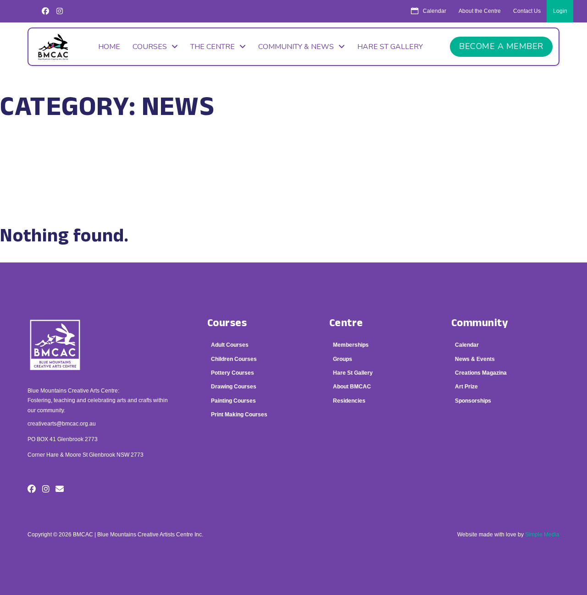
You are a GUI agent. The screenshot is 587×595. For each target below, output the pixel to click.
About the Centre (480, 11)
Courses (150, 47)
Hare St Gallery (390, 47)
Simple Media (542, 534)
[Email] (59, 489)
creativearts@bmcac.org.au (62, 423)
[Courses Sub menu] (175, 46)
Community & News (296, 47)
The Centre (212, 47)
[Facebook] (45, 11)
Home (109, 47)
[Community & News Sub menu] (341, 46)
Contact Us (527, 11)
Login (560, 11)
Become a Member (501, 46)
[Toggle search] (390, 13)
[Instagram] (59, 11)
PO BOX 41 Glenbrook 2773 (63, 439)
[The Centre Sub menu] (242, 46)
